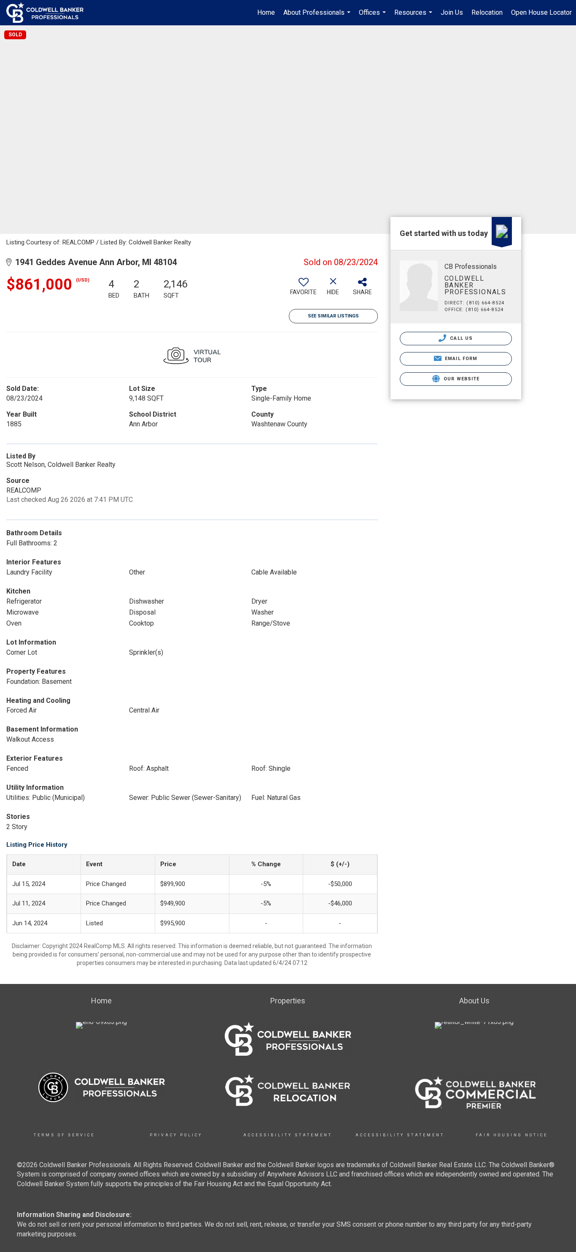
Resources (414, 16)
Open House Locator (541, 12)
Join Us (452, 12)
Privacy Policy (176, 1135)
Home (266, 12)
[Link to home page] (49, 12)
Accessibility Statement (287, 1135)
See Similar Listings (333, 316)
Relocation (487, 12)
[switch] (303, 289)
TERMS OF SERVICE (64, 1135)
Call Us (460, 338)
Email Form (460, 358)
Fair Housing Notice (512, 1135)
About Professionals (318, 16)
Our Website (460, 379)
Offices (373, 16)
